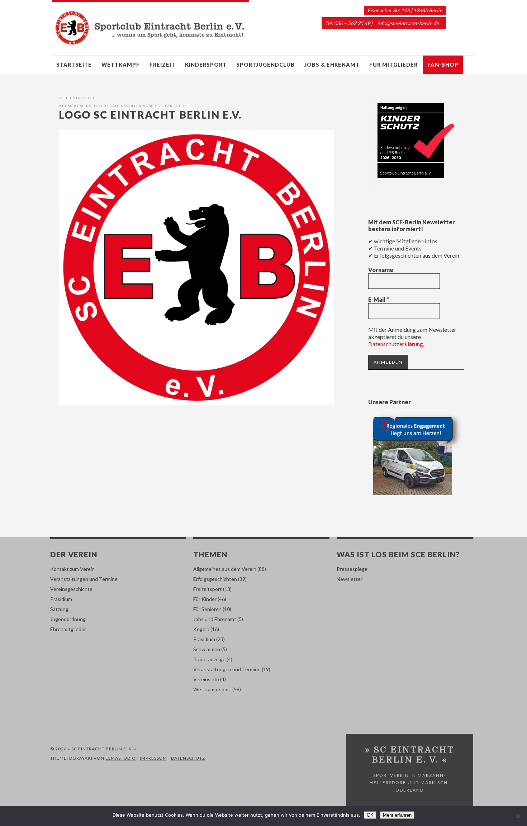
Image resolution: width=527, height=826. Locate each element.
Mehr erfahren (397, 815)
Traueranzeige (209, 659)
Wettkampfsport (212, 689)
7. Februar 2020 (76, 98)
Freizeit (162, 65)
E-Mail (378, 299)
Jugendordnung (68, 619)
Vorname (380, 269)
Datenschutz (188, 758)
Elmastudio (120, 758)
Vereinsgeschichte (71, 589)
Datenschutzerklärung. (396, 343)
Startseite (74, 65)
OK (370, 815)
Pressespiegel (353, 569)
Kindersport (206, 65)
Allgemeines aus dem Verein (224, 569)
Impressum (153, 758)
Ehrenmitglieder (68, 629)
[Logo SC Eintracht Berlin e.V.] (196, 402)
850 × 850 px (78, 106)
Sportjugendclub (265, 65)
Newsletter (349, 579)
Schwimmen (206, 649)
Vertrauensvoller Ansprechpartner (141, 106)
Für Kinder (205, 599)
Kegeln (201, 629)
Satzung (59, 609)
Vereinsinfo (206, 679)
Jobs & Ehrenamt (332, 65)
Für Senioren (207, 609)
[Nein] (518, 816)
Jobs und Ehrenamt (214, 619)
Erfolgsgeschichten (215, 579)
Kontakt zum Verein (72, 569)
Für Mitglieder (393, 65)
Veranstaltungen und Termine (84, 579)
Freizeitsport (207, 589)
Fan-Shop (443, 65)
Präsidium (61, 599)
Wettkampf (120, 65)
